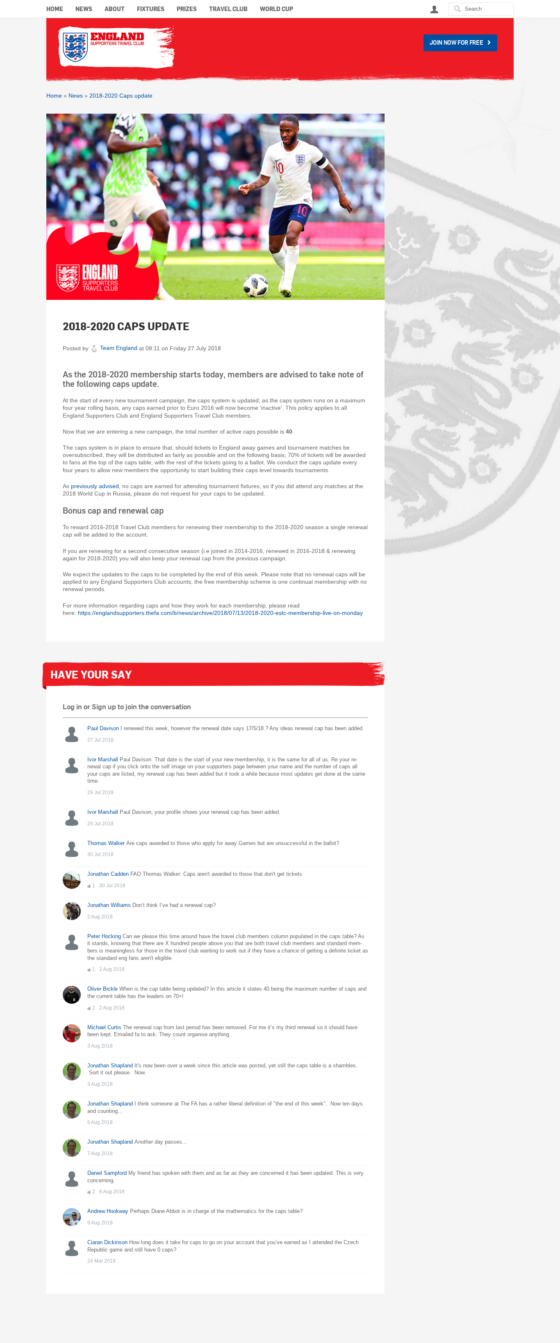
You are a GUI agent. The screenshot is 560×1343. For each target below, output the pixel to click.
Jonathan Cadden (108, 874)
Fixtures (150, 9)
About (115, 9)
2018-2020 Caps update (121, 95)
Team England (118, 348)
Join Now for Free (456, 42)
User (434, 9)
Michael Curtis (104, 1027)
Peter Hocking (104, 936)
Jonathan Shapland (110, 1066)
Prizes (187, 9)
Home (54, 9)
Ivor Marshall (102, 760)
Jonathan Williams (109, 905)
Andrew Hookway (107, 1211)
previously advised (95, 486)
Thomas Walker (106, 843)
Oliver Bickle (102, 989)
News (83, 9)
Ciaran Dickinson (107, 1242)
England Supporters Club (116, 46)
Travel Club (228, 9)
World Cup (276, 9)
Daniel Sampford (107, 1173)
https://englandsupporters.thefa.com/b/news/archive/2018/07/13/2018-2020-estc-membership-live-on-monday (220, 613)
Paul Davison (103, 728)
